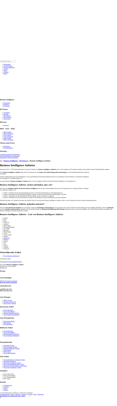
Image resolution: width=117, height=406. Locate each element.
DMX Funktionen (8, 139)
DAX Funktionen (8, 136)
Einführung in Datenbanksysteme (9, 157)
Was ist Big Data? (8, 310)
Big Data (5, 114)
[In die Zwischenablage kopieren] (18, 261)
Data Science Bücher (9, 321)
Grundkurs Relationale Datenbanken (10, 154)
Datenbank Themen (8, 345)
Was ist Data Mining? (9, 311)
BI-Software (6, 146)
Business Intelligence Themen (11, 348)
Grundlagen (6, 112)
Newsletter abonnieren (9, 361)
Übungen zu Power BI (9, 302)
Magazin (18, 394)
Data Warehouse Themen (10, 347)
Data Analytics (7, 117)
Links (34, 394)
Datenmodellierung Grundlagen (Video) (14, 360)
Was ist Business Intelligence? (11, 256)
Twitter (5, 388)
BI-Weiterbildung (8, 148)
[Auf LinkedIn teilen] (12, 261)
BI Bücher (6, 104)
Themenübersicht (4, 394)
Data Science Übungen (9, 303)
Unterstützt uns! (7, 385)
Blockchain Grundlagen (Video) (12, 363)
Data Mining (6, 115)
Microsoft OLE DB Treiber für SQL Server (15, 366)
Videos (5, 70)
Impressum (41, 394)
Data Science (7, 119)
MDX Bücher (7, 323)
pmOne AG (6, 238)
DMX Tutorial (7, 138)
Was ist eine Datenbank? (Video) (12, 367)
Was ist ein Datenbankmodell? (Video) (13, 364)
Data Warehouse (7, 66)
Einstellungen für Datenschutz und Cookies (12, 396)
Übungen (5, 72)
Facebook (6, 387)
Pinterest (5, 390)
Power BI (6, 125)
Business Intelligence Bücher (11, 313)
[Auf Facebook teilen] (3, 261)
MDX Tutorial (7, 132)
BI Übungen (6, 103)
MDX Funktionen (8, 133)
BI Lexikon (6, 106)
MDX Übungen (7, 300)
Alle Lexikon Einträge (9, 353)
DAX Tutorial (7, 135)
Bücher (5, 73)
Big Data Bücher (8, 324)
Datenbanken (7, 64)
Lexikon (5, 69)
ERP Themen (7, 351)
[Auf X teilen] (8, 261)
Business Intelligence (9, 67)
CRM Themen (7, 350)
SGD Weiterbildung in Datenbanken (10, 156)
